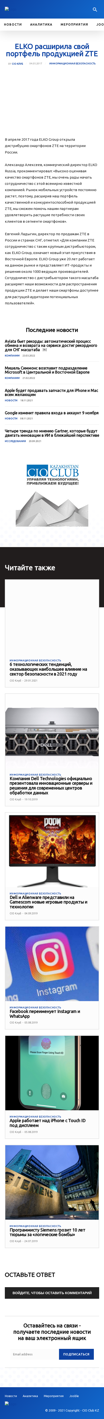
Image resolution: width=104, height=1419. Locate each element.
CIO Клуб (17, 64)
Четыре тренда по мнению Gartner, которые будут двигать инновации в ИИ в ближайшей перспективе (52, 433)
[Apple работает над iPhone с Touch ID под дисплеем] (52, 1073)
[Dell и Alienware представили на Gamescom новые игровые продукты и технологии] (52, 850)
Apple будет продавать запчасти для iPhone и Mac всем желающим (51, 392)
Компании (12, 355)
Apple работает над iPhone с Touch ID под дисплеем (48, 1123)
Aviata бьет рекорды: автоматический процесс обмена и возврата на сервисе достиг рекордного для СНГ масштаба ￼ (51, 345)
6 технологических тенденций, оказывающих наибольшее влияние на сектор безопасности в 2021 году (48, 669)
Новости (11, 400)
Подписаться (76, 1354)
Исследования (15, 441)
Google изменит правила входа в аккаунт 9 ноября (52, 413)
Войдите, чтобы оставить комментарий (52, 1292)
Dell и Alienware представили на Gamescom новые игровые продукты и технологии (48, 902)
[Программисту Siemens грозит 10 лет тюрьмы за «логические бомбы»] (52, 1182)
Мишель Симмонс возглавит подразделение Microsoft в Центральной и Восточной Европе (47, 370)
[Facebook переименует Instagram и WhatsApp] (52, 964)
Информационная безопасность (72, 63)
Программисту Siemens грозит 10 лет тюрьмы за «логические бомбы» (47, 1232)
